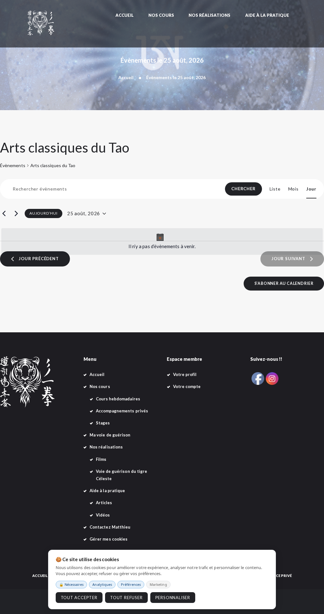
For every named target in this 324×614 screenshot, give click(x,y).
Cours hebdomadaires (118, 398)
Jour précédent (39, 258)
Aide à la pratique (107, 490)
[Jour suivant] (16, 213)
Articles (104, 502)
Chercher (243, 188)
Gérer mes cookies (109, 539)
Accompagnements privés (122, 410)
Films (101, 459)
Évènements (12, 165)
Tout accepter (79, 597)
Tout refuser (126, 597)
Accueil (126, 77)
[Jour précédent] (4, 213)
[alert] (162, 241)
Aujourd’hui (43, 213)
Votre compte (187, 386)
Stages (103, 422)
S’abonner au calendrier (284, 283)
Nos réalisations (106, 446)
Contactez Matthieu (110, 526)
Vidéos (103, 514)
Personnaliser (172, 597)
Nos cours (100, 386)
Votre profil (185, 374)
